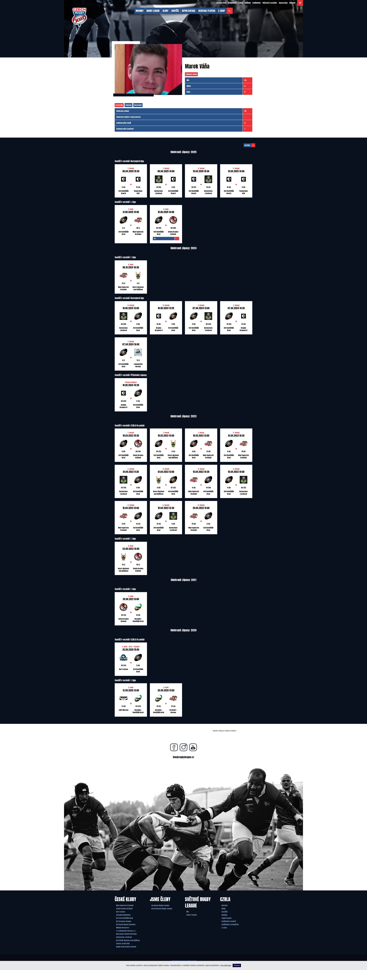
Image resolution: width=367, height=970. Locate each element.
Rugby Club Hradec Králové (126, 946)
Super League (191, 915)
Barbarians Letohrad (124, 937)
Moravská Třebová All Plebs (126, 934)
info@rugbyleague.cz (183, 757)
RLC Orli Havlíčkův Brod (124, 918)
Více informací (225, 965)
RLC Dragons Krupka (123, 921)
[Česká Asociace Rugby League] (79, 17)
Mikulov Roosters (122, 927)
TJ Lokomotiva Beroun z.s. (126, 931)
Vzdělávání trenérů (229, 921)
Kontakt (224, 905)
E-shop (224, 927)
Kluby (224, 908)
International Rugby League (161, 908)
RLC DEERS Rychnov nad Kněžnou (128, 940)
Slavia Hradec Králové (124, 908)
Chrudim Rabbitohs (123, 915)
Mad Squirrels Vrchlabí (125, 905)
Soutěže (225, 912)
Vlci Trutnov (120, 912)
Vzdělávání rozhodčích (230, 924)
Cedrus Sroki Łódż (123, 943)
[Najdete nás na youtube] (193, 747)
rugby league (226, 918)
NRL (187, 911)
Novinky (224, 915)
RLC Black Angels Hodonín (125, 924)
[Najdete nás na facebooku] (174, 747)
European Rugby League (160, 905)
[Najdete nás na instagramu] (183, 747)
